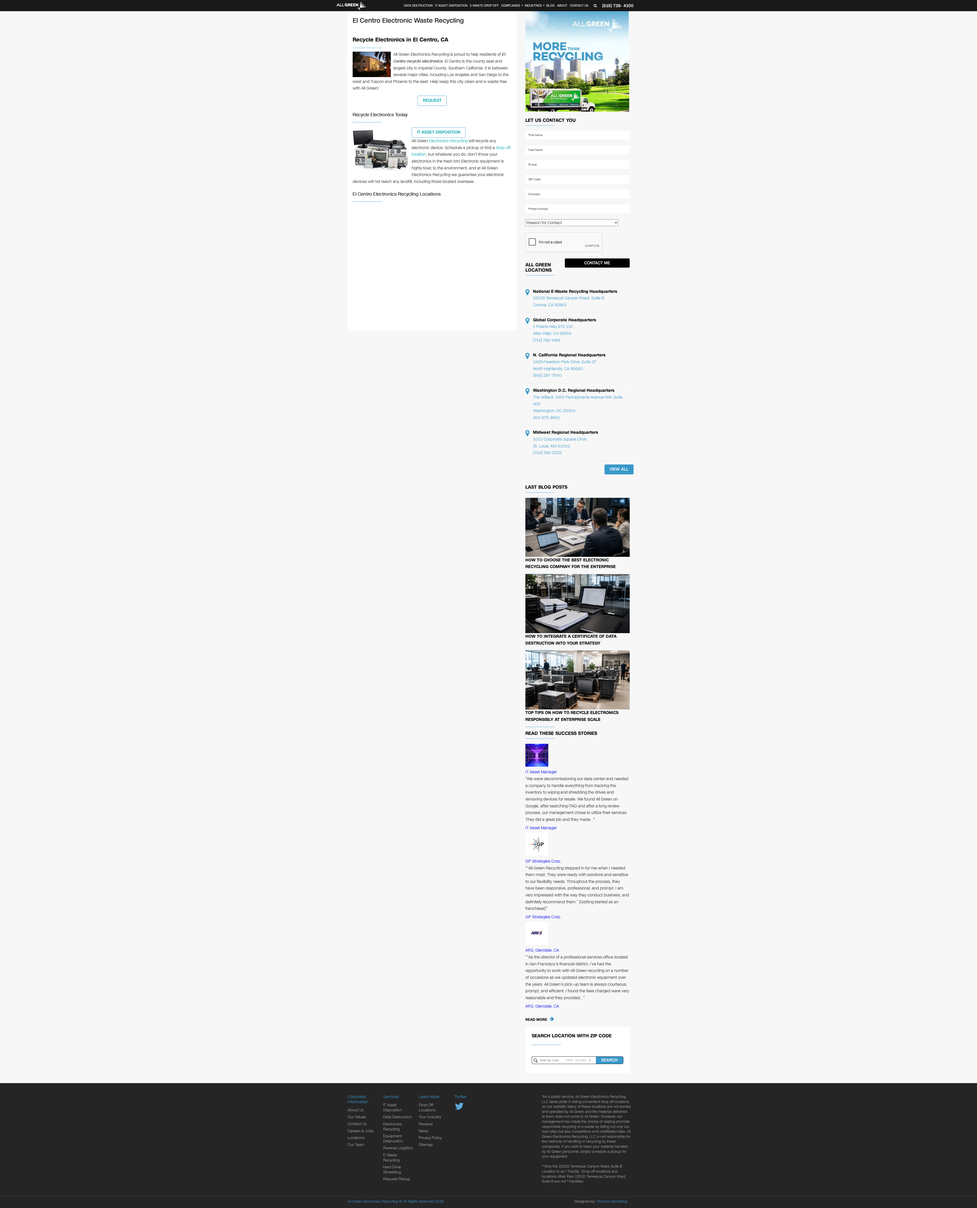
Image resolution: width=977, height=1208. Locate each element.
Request (432, 100)
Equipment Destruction (393, 1138)
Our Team (356, 1144)
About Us (356, 1110)
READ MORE (536, 1019)
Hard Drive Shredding (392, 1169)
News (423, 1131)
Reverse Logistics (398, 1148)
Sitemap (426, 1144)
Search (609, 1060)
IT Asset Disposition (451, 6)
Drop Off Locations (427, 1107)
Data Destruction (418, 6)
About (562, 6)
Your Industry (430, 1117)
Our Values (357, 1117)
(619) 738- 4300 (618, 6)
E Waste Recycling (391, 1157)
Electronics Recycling (448, 141)
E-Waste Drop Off (484, 6)
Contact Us (579, 6)
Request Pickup (396, 1179)
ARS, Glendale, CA (542, 950)
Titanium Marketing (611, 1201)
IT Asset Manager (541, 772)
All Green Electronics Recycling (373, 1201)
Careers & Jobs (360, 1131)
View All (619, 469)
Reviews (426, 1124)
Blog (550, 6)
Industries (533, 6)
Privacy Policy (430, 1138)
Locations (356, 1138)
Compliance (510, 6)
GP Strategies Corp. (543, 861)
